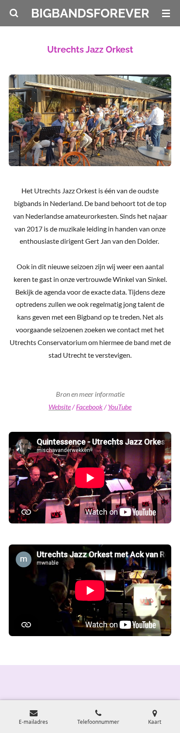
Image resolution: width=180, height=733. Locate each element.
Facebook (89, 406)
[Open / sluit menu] (166, 13)
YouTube (120, 406)
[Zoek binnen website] (14, 13)
